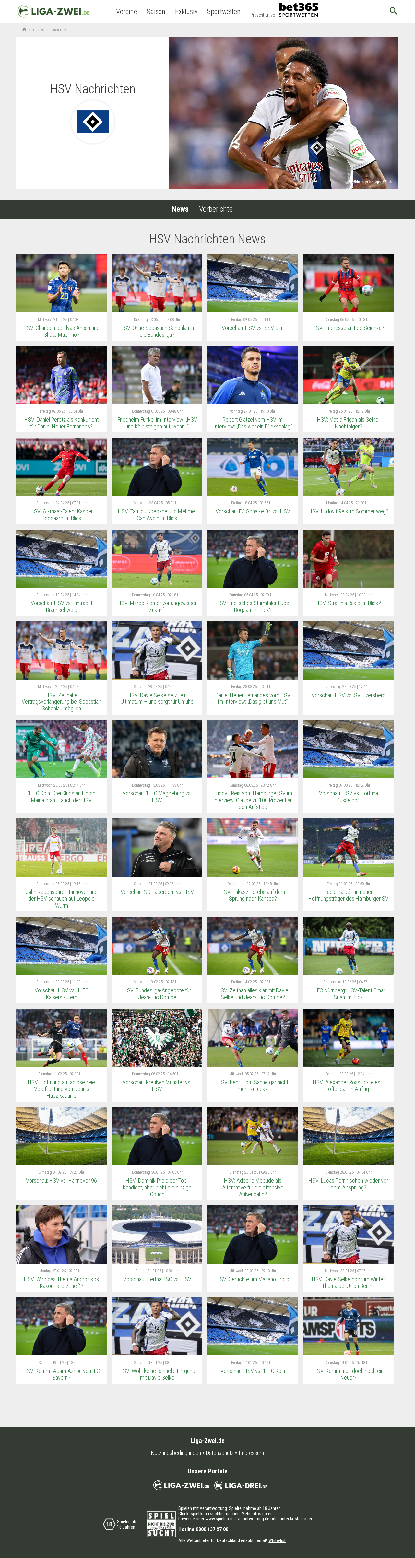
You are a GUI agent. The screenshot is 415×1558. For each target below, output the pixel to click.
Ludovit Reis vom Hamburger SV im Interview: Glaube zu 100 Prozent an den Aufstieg (253, 800)
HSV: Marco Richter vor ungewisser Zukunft (157, 606)
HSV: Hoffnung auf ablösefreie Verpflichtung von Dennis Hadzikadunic (61, 1089)
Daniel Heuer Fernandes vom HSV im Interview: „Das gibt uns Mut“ (252, 698)
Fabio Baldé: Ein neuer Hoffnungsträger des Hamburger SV (348, 895)
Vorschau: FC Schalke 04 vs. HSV (253, 511)
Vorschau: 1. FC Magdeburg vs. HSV (157, 796)
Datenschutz (220, 1453)
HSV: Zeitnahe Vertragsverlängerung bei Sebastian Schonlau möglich (61, 702)
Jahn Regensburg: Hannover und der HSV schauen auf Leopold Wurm (62, 898)
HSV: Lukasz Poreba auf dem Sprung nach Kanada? (252, 895)
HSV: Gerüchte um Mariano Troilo (252, 1279)
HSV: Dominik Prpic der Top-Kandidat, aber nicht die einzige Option (157, 1187)
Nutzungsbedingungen (176, 1453)
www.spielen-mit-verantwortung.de (237, 1518)
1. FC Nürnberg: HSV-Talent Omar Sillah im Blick (348, 994)
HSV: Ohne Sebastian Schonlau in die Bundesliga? (157, 331)
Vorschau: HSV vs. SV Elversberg (348, 695)
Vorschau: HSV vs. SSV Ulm (253, 327)
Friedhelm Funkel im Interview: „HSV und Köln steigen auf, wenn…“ (157, 423)
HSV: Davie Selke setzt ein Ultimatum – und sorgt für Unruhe (157, 698)
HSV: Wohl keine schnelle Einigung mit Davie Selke (157, 1374)
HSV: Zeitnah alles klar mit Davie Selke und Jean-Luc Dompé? (252, 994)
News (180, 209)
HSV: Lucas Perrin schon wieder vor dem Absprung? (348, 1184)
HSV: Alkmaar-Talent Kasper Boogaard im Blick (61, 514)
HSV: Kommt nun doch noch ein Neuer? (349, 1374)
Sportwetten (224, 11)
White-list (277, 1540)
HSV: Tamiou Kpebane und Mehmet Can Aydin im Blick (157, 514)
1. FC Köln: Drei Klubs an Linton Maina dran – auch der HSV (61, 796)
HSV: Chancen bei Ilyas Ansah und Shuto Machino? (61, 331)
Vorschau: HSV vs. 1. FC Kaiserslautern (62, 994)
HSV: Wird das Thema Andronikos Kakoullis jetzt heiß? (61, 1282)
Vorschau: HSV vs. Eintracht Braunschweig (61, 606)
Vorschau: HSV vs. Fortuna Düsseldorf (348, 796)
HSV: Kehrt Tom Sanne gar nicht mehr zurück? (253, 1085)
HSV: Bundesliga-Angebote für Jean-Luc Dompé (157, 994)
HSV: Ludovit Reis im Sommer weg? (348, 511)
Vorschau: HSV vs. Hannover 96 (61, 1180)
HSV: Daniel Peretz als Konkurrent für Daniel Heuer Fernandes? (61, 423)
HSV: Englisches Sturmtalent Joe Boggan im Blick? (252, 606)
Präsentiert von (264, 15)
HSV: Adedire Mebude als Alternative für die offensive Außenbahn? (252, 1187)
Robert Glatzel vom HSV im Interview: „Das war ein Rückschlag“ (252, 423)
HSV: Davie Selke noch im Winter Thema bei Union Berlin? (348, 1282)
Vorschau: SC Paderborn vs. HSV (157, 891)
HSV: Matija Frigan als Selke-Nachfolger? (348, 423)
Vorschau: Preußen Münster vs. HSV (157, 1085)
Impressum (251, 1453)
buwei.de (186, 1518)
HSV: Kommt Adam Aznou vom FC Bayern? (61, 1374)
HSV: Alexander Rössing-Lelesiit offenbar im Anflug (348, 1085)
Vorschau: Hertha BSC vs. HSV (157, 1279)
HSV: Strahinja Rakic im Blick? (348, 603)
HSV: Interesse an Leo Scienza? (348, 327)
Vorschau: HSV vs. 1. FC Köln (252, 1370)
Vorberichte (216, 209)
